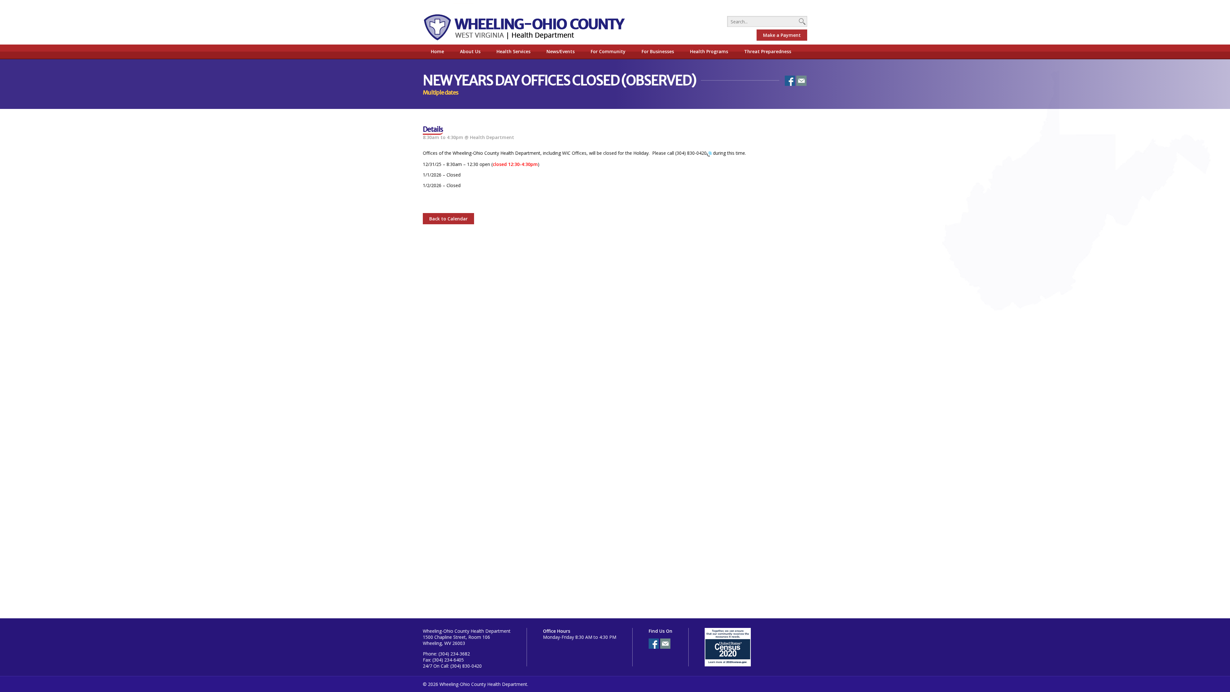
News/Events (560, 51)
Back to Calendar (448, 219)
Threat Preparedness (767, 51)
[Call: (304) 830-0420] (709, 154)
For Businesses (658, 51)
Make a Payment (782, 35)
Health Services (513, 51)
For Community (608, 51)
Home (437, 51)
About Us (470, 51)
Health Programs (709, 51)
